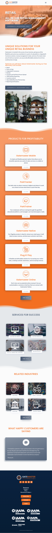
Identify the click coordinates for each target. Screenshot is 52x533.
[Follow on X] (23, 482)
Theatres (15, 395)
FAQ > (26, 490)
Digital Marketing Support (15, 352)
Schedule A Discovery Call (19, 26)
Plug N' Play (26, 255)
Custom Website (37, 336)
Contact (26, 500)
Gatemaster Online (26, 279)
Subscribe (26, 496)
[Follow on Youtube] (31, 482)
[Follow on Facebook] (21, 482)
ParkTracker (26, 182)
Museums (15, 411)
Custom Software (15, 336)
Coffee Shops (37, 411)
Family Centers (37, 395)
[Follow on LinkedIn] (26, 482)
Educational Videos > (26, 492)
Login (26, 503)
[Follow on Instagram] (29, 482)
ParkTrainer (26, 206)
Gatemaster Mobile (26, 155)
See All (26, 297)
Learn (26, 167)
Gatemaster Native (26, 230)
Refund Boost (37, 351)
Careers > (26, 489)
